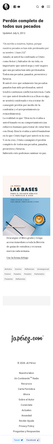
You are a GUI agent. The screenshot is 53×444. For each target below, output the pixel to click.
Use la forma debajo (17, 257)
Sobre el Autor (26, 399)
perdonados (39, 274)
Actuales (26, 410)
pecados (27, 274)
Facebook (31, 440)
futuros (8, 274)
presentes (9, 279)
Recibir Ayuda (26, 421)
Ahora (26, 394)
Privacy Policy (26, 426)
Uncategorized (43, 269)
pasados (17, 274)
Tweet (17, 440)
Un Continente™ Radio (26, 378)
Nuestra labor (26, 373)
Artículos (8, 269)
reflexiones (20, 279)
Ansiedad (26, 415)
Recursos (26, 384)
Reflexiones (29, 269)
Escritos (18, 269)
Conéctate (26, 405)
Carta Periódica (26, 389)
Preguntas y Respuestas (26, 431)
